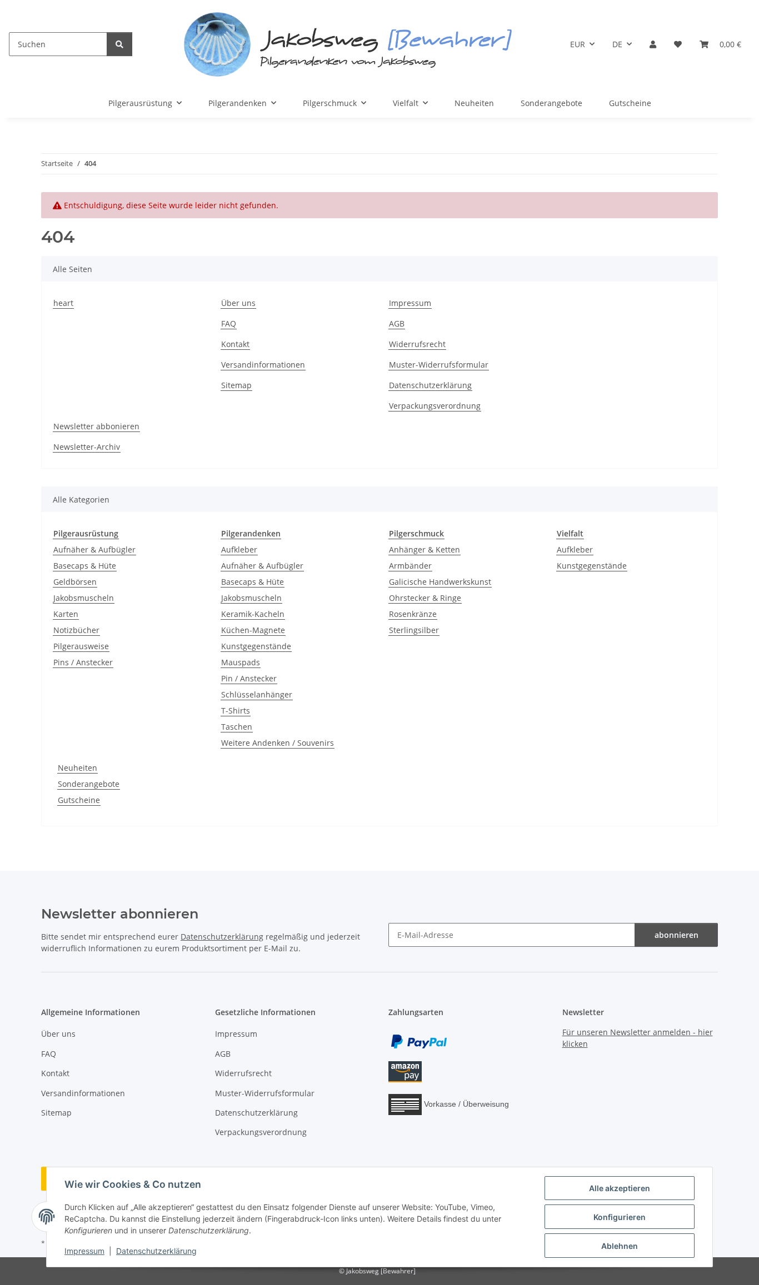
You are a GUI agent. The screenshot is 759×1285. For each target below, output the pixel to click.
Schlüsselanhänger (256, 694)
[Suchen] (119, 44)
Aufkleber (239, 549)
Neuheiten (77, 767)
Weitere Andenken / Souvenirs (277, 742)
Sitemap (236, 385)
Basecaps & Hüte (84, 565)
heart (63, 303)
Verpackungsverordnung (435, 405)
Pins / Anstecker (83, 662)
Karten (65, 614)
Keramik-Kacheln (252, 614)
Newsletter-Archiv (86, 446)
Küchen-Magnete (253, 630)
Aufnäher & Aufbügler (94, 549)
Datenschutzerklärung (156, 1251)
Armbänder (410, 565)
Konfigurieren (619, 1217)
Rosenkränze (413, 614)
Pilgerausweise (81, 646)
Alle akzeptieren (619, 1188)
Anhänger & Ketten (424, 549)
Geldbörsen (75, 581)
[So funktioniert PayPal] (419, 1041)
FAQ (228, 323)
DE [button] (617, 44)
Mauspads (240, 662)
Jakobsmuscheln (83, 598)
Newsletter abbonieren (96, 426)
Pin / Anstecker (249, 678)
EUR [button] (577, 44)
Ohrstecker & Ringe (425, 598)
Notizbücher (76, 630)
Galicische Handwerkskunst (440, 581)
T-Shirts (235, 710)
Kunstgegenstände (256, 646)
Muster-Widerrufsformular (438, 364)
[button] (653, 44)
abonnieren (676, 935)
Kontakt (235, 344)
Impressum (84, 1251)
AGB (397, 323)
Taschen (236, 726)
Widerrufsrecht (417, 344)
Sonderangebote (88, 784)
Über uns (238, 303)
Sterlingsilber (414, 630)
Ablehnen (619, 1246)
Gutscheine (79, 800)
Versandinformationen (263, 364)
